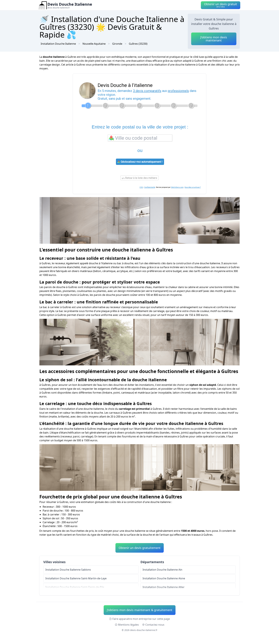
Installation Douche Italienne (58, 43)
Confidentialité (149, 187)
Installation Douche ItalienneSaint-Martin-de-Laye (76, 578)
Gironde (117, 43)
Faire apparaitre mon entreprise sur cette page (141, 619)
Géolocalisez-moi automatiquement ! (141, 161)
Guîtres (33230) (138, 43)
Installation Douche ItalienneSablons (68, 569)
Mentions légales (128, 624)
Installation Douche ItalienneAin (162, 569)
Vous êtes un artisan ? (193, 187)
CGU (141, 187)
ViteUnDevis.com (177, 187)
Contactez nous (154, 624)
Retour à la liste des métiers (140, 177)
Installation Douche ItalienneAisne (164, 578)
